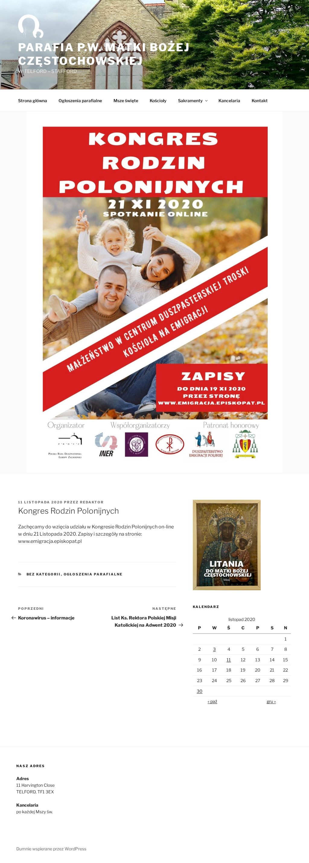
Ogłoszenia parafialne (80, 100)
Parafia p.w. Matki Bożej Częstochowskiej (104, 54)
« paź (212, 701)
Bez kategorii (44, 574)
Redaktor (92, 502)
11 (229, 659)
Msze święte (125, 100)
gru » (271, 701)
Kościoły (158, 100)
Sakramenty (190, 100)
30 (199, 691)
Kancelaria (229, 100)
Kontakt (260, 100)
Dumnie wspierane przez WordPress (51, 848)
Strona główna (32, 100)
